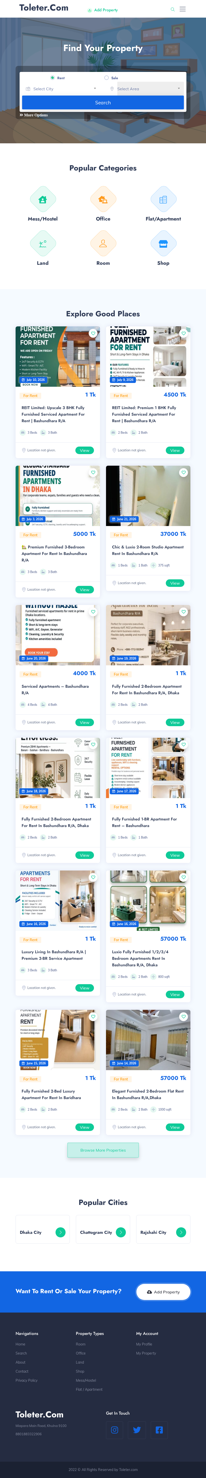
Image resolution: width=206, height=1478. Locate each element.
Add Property (106, 10)
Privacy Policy (26, 1380)
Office (81, 1353)
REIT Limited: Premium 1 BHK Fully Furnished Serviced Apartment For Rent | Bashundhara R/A (144, 414)
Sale (114, 77)
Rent (61, 77)
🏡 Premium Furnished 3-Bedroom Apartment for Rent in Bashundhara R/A (54, 553)
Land (80, 1362)
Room (80, 1344)
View (84, 450)
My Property (146, 1353)
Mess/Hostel (86, 1380)
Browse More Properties (103, 1150)
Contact (22, 1371)
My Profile (144, 1344)
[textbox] (66, 89)
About (20, 1362)
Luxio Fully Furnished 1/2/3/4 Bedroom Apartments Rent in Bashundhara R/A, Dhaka (140, 958)
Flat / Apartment (89, 1389)
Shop (80, 1371)
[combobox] (66, 89)
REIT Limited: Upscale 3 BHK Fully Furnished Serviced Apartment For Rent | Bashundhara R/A (53, 414)
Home (20, 1344)
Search (103, 103)
